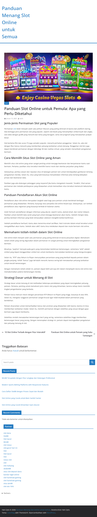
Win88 (6, 442)
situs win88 (8, 483)
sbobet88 (7, 468)
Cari (92, 362)
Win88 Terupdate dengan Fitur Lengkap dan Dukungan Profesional (28, 378)
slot (14, 129)
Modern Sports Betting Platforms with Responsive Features (25, 385)
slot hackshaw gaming (12, 477)
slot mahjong (9, 466)
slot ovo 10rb (9, 486)
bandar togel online (11, 474)
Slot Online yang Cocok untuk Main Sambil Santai (21, 398)
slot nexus (8, 445)
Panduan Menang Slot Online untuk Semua (16, 22)
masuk (16, 350)
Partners (7, 493)
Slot (6, 103)
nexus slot (8, 460)
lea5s (21, 119)
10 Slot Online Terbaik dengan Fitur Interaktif (25, 332)
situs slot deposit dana (13, 471)
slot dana (7, 433)
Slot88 (6, 436)
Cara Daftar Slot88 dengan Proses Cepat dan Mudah (22, 391)
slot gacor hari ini (10, 448)
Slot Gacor (8, 439)
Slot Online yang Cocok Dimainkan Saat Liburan (21, 405)
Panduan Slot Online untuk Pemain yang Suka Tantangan (71, 334)
